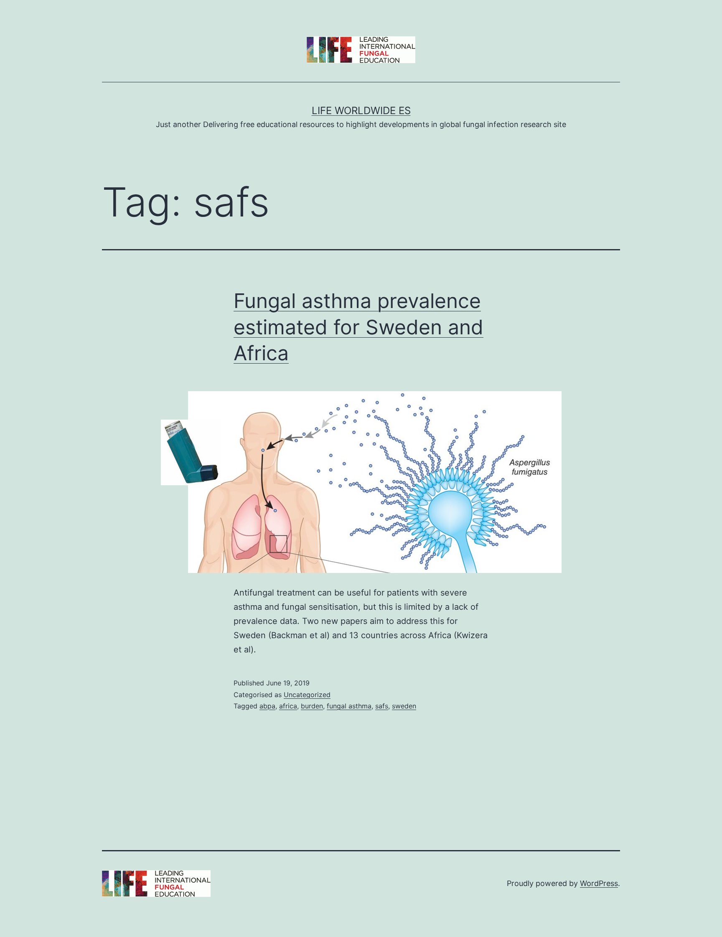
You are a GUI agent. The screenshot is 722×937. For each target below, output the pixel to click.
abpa (267, 706)
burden (312, 706)
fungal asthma (349, 706)
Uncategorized (307, 694)
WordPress (599, 883)
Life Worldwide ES (361, 110)
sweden (404, 706)
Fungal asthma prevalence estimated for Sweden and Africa (358, 326)
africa (288, 706)
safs (381, 706)
